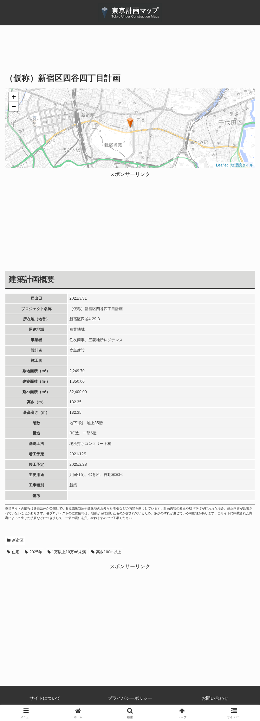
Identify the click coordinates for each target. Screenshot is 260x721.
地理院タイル (242, 164)
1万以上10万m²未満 (69, 552)
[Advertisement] (130, 53)
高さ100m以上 (108, 552)
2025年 (35, 552)
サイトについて (45, 698)
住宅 (15, 552)
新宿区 (17, 540)
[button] (130, 122)
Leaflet (221, 164)
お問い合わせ (215, 698)
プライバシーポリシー (130, 698)
